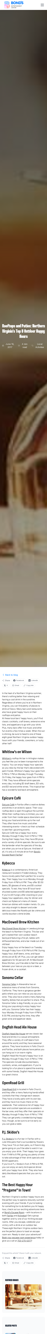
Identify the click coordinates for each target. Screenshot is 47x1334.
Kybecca (6, 869)
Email (17, 685)
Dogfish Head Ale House (13, 1033)
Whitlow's (6, 758)
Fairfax (10, 1215)
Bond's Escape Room (14, 1212)
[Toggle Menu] (42, 5)
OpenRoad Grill (9, 1089)
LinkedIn (34, 680)
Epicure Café (8, 804)
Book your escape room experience (19, 1237)
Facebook (20, 680)
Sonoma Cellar (9, 984)
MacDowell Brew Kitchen (14, 928)
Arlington (22, 1215)
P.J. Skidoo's (8, 1138)
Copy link (30, 685)
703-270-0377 (24, 1240)
